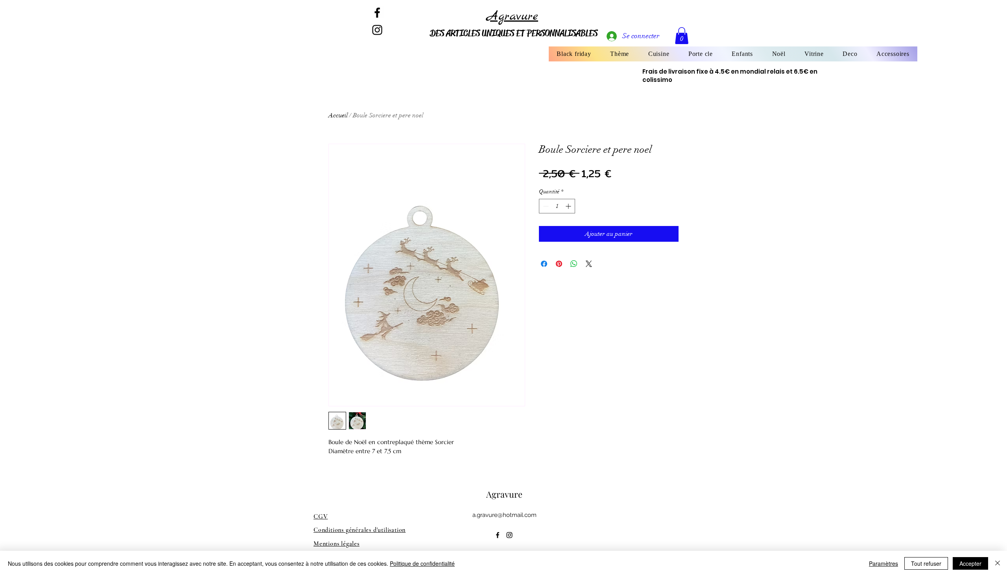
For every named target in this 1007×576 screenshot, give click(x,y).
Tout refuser (926, 563)
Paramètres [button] (883, 563)
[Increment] (569, 206)
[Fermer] (997, 563)
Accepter (970, 563)
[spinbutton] (557, 206)
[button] (619, 53)
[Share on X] (589, 264)
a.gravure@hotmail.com (504, 515)
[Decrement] (545, 206)
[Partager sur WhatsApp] (574, 264)
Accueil (338, 115)
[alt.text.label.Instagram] (509, 535)
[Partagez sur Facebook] (544, 264)
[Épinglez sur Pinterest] (559, 264)
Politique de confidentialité (422, 563)
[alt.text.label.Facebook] (377, 12)
